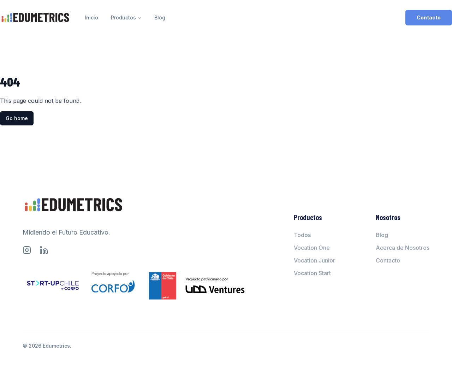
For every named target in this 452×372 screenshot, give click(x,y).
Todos (302, 234)
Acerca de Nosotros (402, 247)
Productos (123, 17)
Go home (17, 118)
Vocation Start (312, 273)
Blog (159, 17)
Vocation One (312, 247)
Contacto (429, 17)
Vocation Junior (314, 260)
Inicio (91, 17)
